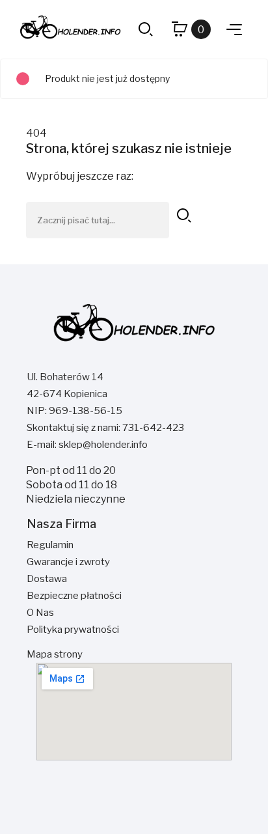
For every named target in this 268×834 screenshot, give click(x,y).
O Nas (40, 613)
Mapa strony (55, 654)
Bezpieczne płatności (74, 596)
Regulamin (50, 545)
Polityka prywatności (73, 629)
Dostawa (47, 579)
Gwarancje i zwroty (68, 562)
